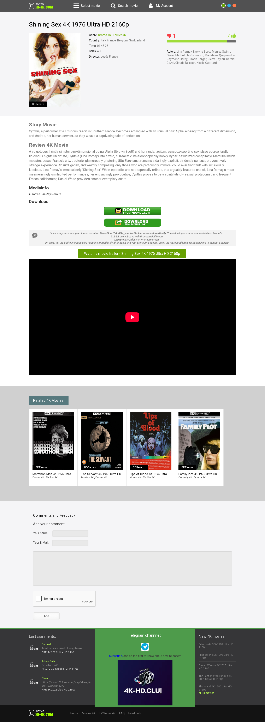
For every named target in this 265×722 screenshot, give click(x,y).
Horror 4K (135, 477)
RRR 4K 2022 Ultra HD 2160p (59, 652)
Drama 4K (104, 35)
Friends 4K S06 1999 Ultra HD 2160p (216, 646)
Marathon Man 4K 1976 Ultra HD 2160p (52, 474)
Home (74, 713)
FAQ (122, 713)
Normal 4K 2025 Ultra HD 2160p (60, 669)
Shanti (45, 678)
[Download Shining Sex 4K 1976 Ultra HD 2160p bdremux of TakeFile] (132, 225)
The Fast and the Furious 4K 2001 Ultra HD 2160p (215, 677)
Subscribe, (116, 656)
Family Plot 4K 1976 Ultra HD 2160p (197, 474)
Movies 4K (87, 477)
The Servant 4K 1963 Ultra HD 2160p (101, 474)
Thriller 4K (119, 35)
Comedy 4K (185, 477)
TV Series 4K (107, 713)
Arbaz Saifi (48, 661)
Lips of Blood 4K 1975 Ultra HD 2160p (148, 474)
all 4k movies (206, 692)
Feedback (134, 713)
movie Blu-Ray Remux (46, 194)
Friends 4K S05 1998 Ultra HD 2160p (216, 656)
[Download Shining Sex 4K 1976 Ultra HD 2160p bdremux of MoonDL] (132, 214)
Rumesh (47, 644)
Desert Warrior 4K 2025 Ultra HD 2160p (215, 667)
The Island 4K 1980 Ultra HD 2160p (215, 688)
